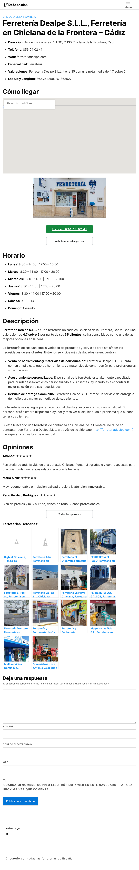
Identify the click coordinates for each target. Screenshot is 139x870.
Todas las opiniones (69, 514)
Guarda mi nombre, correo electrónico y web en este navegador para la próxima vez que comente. (68, 787)
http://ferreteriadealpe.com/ (112, 429)
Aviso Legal (13, 828)
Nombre (9, 726)
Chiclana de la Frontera (19, 16)
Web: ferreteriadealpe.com (69, 241)
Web (5, 762)
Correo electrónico (18, 744)
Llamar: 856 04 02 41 (69, 229)
